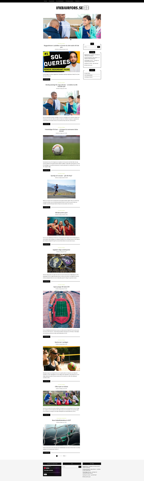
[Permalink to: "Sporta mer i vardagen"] (61, 358)
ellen (57, 177)
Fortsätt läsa (46, 79)
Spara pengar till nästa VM (61, 287)
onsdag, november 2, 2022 (63, 214)
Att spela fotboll (51, 1)
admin (72, 28)
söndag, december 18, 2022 (63, 177)
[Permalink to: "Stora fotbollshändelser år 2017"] (61, 434)
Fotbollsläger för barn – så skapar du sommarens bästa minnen (91, 61)
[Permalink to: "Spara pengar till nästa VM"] (61, 309)
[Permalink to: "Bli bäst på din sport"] (61, 226)
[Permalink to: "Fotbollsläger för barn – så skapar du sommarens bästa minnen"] (61, 147)
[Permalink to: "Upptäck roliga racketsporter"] (61, 263)
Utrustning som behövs (69, 1)
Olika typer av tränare (61, 386)
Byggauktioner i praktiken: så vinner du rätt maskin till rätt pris (92, 55)
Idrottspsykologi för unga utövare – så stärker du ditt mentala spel (91, 58)
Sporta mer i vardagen (61, 342)
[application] (52, 471)
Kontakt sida (77, 1)
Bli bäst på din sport (61, 212)
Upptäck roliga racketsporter (61, 250)
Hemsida (45, 1)
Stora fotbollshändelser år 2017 (61, 420)
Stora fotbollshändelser (60, 1)
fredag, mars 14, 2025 (63, 133)
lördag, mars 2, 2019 (63, 422)
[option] (72, 26)
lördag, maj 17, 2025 (63, 88)
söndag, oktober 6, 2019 (63, 344)
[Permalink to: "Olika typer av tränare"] (61, 398)
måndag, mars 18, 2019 (63, 388)
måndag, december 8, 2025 (63, 49)
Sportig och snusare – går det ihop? (61, 175)
